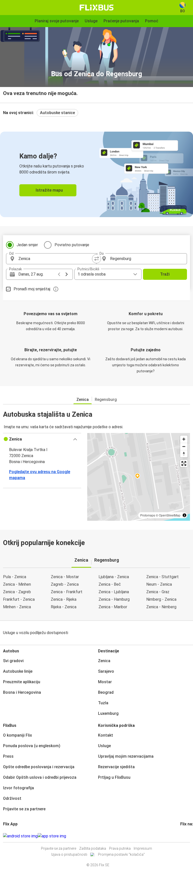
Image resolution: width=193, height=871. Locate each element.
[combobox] (55, 259)
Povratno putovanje (72, 244)
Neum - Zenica (159, 584)
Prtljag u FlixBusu (114, 777)
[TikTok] (188, 836)
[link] (96, 174)
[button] (42, 439)
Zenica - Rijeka (63, 599)
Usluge (104, 745)
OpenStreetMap (169, 515)
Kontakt (105, 735)
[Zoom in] (183, 439)
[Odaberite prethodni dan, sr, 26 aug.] (59, 274)
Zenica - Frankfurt (66, 591)
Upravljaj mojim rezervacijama (126, 756)
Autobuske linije (17, 671)
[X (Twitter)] (187, 836)
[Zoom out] (183, 446)
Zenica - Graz (157, 591)
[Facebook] (181, 836)
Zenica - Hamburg (114, 599)
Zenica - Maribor (113, 606)
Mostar (105, 681)
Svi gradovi (13, 660)
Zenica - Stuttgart (162, 576)
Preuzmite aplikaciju (21, 681)
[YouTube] (184, 836)
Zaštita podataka (92, 848)
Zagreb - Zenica (65, 584)
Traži (165, 274)
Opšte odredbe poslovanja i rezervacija (38, 766)
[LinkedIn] (185, 836)
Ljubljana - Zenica (114, 576)
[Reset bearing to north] (183, 453)
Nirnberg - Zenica (161, 599)
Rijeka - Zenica (63, 606)
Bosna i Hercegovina (22, 692)
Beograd (106, 692)
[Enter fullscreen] (183, 463)
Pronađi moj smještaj (32, 289)
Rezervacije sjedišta (116, 766)
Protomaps (147, 515)
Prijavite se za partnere (24, 809)
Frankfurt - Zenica (19, 599)
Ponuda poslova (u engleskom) (31, 745)
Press (8, 756)
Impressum (143, 848)
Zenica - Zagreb (17, 591)
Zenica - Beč (110, 584)
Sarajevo (106, 671)
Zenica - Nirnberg (161, 606)
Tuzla (103, 703)
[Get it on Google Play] (20, 836)
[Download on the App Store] (52, 836)
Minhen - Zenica (17, 606)
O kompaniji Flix (17, 735)
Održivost (12, 798)
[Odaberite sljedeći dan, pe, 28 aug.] (67, 274)
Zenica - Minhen (17, 584)
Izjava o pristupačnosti (69, 854)
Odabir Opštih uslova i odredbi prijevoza (39, 777)
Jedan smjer (27, 244)
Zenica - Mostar (65, 576)
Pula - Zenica (14, 576)
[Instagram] (182, 836)
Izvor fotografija (18, 788)
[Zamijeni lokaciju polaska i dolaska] (96, 258)
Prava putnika (120, 848)
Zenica (82, 399)
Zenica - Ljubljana (114, 591)
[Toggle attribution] (184, 515)
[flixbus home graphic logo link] (96, 7)
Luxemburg (108, 713)
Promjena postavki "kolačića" (121, 854)
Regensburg (106, 399)
